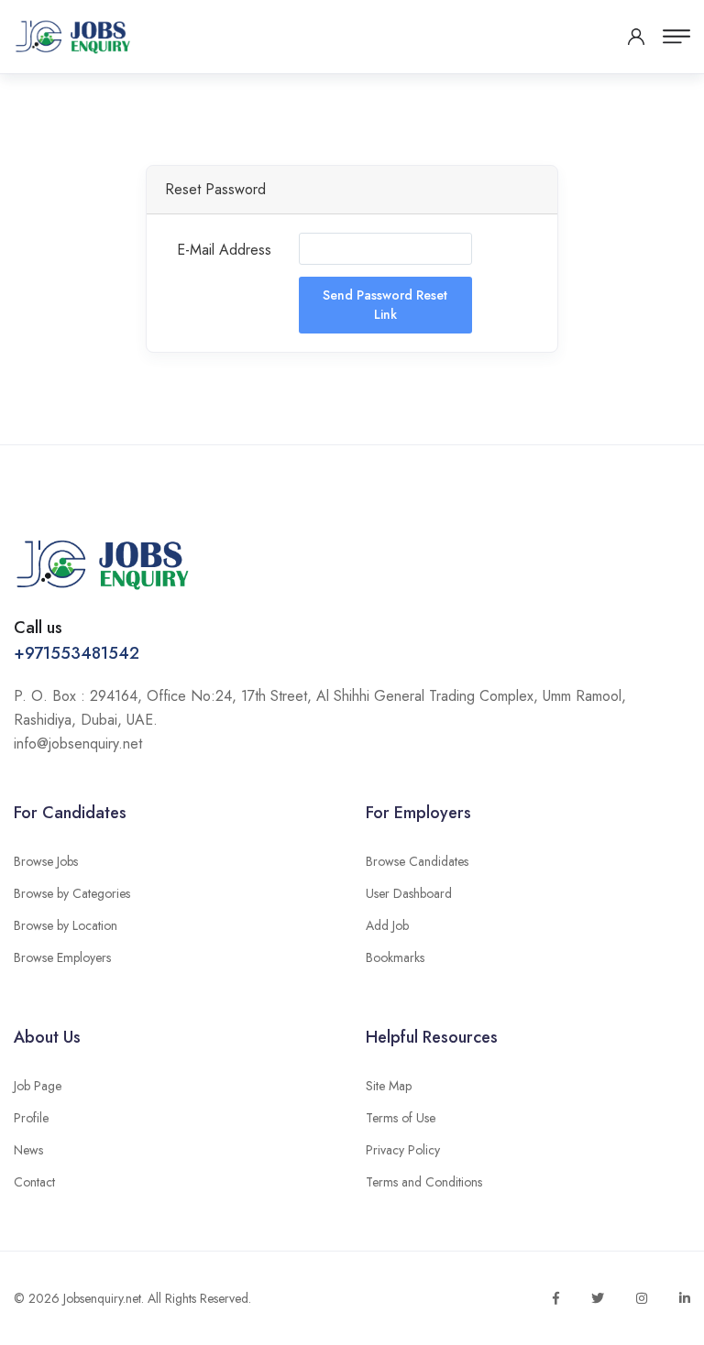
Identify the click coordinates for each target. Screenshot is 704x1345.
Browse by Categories (72, 893)
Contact (34, 1182)
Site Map (389, 1086)
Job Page (37, 1086)
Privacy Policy (403, 1150)
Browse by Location (65, 925)
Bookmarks (395, 957)
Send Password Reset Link (385, 304)
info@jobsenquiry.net (78, 743)
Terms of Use (400, 1118)
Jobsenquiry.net (102, 1298)
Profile (31, 1118)
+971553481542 (76, 653)
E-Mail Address (224, 249)
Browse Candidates (417, 861)
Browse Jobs (46, 861)
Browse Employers (62, 957)
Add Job (387, 925)
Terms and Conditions (424, 1182)
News (28, 1150)
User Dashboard (409, 893)
